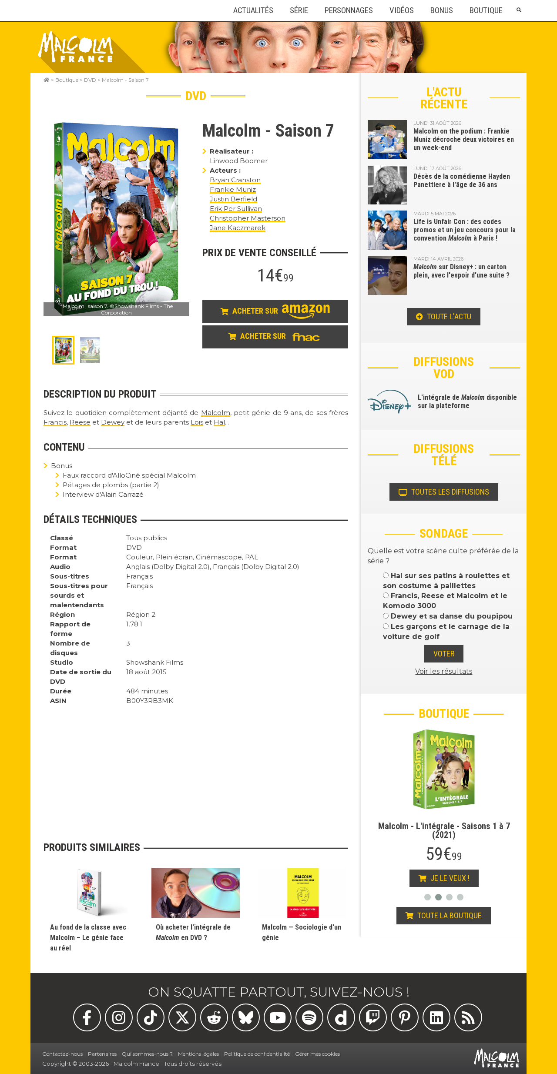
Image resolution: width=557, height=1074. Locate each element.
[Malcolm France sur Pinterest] (405, 1017)
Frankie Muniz (233, 189)
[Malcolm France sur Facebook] (87, 1017)
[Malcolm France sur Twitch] (373, 1017)
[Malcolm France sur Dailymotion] (341, 1017)
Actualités (253, 10)
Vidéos (401, 10)
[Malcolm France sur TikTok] (150, 1017)
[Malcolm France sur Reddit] (214, 1017)
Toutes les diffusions (449, 491)
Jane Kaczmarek (237, 228)
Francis (55, 422)
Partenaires (102, 1054)
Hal (219, 422)
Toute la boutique (449, 915)
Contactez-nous (62, 1054)
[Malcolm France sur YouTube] (278, 1017)
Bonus (441, 10)
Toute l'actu (448, 316)
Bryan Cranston (235, 180)
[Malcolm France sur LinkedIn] (436, 1017)
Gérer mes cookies (317, 1054)
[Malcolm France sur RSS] (468, 1017)
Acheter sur (255, 311)
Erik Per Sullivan (236, 208)
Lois (197, 422)
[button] (519, 10)
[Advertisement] (196, 766)
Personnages (349, 10)
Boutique (486, 10)
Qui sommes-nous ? (147, 1054)
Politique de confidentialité (257, 1054)
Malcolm (215, 412)
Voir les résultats (443, 671)
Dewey (112, 422)
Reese (80, 422)
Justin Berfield (233, 199)
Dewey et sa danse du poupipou (451, 616)
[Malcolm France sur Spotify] (309, 1017)
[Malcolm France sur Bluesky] (246, 1017)
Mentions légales (198, 1054)
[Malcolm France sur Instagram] (119, 1017)
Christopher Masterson (247, 218)
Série (299, 10)
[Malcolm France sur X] (182, 1017)
